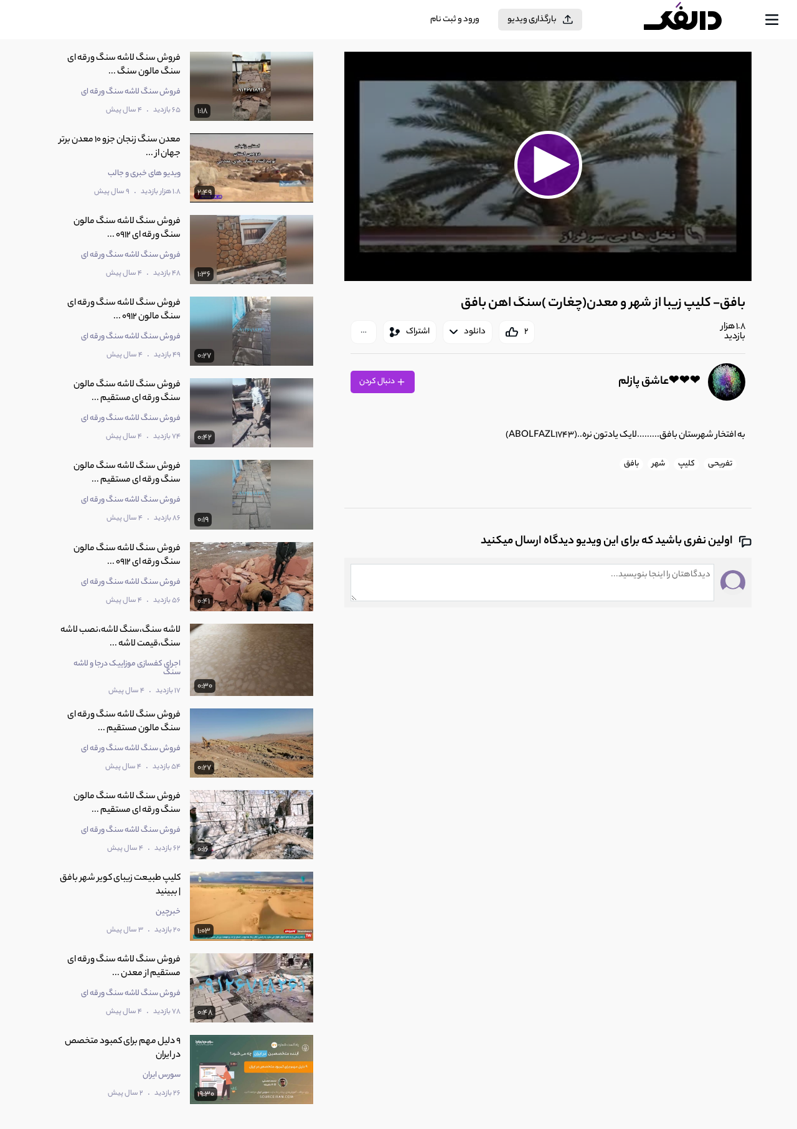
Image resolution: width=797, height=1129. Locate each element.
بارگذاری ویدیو (532, 19)
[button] (548, 164)
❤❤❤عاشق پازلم (659, 382)
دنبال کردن (377, 381)
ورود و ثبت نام (454, 19)
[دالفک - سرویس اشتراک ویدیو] (693, 20)
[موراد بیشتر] (364, 332)
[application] (548, 166)
